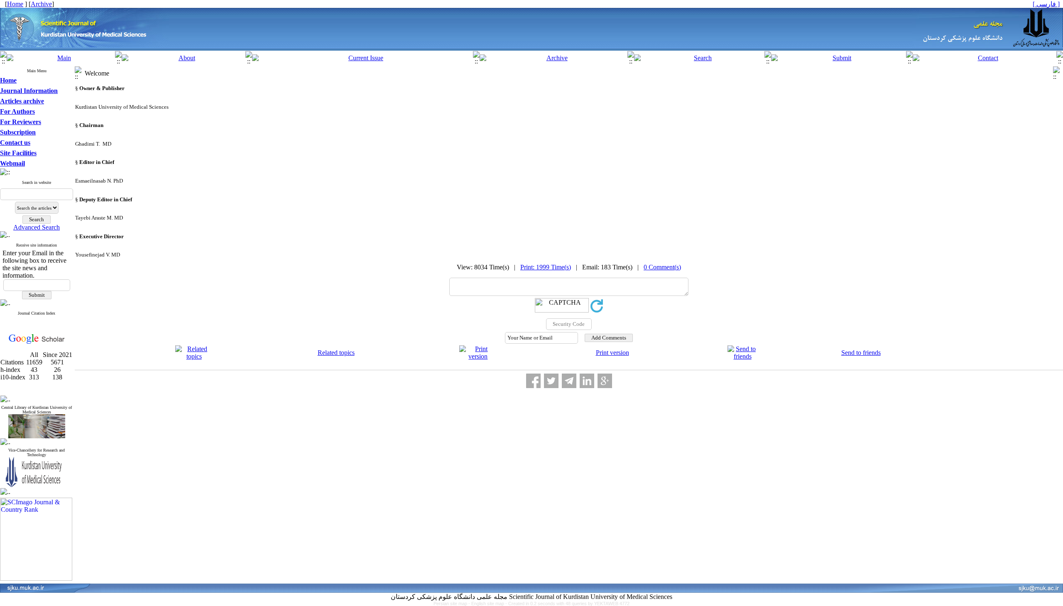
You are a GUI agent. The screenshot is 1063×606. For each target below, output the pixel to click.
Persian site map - (452, 603)
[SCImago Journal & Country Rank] (36, 578)
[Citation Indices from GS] (37, 342)
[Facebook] (533, 381)
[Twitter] (551, 381)
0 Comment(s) (662, 267)
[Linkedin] (587, 381)
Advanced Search (36, 227)
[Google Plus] (605, 381)
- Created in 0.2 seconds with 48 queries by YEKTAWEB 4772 (567, 603)
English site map (488, 603)
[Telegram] (569, 381)
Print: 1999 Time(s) (545, 267)
